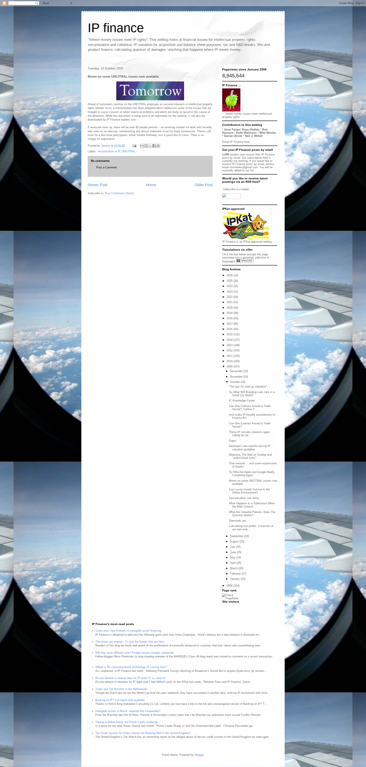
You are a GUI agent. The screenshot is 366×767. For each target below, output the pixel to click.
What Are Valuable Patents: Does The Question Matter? (252, 513)
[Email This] (142, 146)
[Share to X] (150, 146)
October (235, 382)
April (233, 562)
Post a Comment (106, 167)
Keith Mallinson (246, 132)
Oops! (232, 440)
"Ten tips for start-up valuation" (248, 386)
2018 (230, 318)
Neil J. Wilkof (253, 135)
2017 (230, 323)
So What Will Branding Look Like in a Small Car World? (251, 393)
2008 (230, 585)
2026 (230, 275)
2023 (230, 291)
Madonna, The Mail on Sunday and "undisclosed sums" (250, 456)
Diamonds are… (239, 520)
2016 (230, 329)
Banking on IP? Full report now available (120, 700)
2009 (230, 366)
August (235, 541)
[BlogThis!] (146, 146)
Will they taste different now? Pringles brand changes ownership (134, 652)
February (236, 573)
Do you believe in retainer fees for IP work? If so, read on (130, 678)
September (237, 536)
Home (151, 185)
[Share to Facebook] (154, 146)
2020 (230, 307)
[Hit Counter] (229, 607)
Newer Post (97, 185)
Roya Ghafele (250, 129)
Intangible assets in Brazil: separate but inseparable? (127, 711)
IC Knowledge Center (242, 400)
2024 (230, 286)
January (235, 578)
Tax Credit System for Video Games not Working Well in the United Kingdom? (143, 733)
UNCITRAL (128, 151)
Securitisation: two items (244, 498)
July (233, 546)
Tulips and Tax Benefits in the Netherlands (121, 689)
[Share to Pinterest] (158, 146)
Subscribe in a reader (236, 189)
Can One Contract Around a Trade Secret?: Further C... (249, 407)
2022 (230, 296)
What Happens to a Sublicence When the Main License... (252, 505)
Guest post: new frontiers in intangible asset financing (128, 630)
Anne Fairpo (232, 129)
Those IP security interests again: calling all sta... (249, 433)
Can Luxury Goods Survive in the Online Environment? (249, 491)
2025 (230, 280)
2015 (230, 334)
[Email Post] (134, 145)
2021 (230, 302)
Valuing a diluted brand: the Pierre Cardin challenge (126, 722)
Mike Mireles (267, 132)
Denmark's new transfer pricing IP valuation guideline (249, 447)
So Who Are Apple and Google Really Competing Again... (251, 473)
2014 (230, 339)
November (236, 376)
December (236, 371)
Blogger (199, 754)
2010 (230, 361)
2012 (230, 350)
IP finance (116, 28)
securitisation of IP (108, 151)
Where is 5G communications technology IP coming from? (131, 667)
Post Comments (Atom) (119, 193)
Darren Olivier (233, 135)
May (233, 557)
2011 (230, 355)
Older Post (204, 185)
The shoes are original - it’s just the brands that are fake (129, 641)
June (233, 552)
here (107, 108)
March (234, 568)
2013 (230, 345)
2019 (230, 313)
